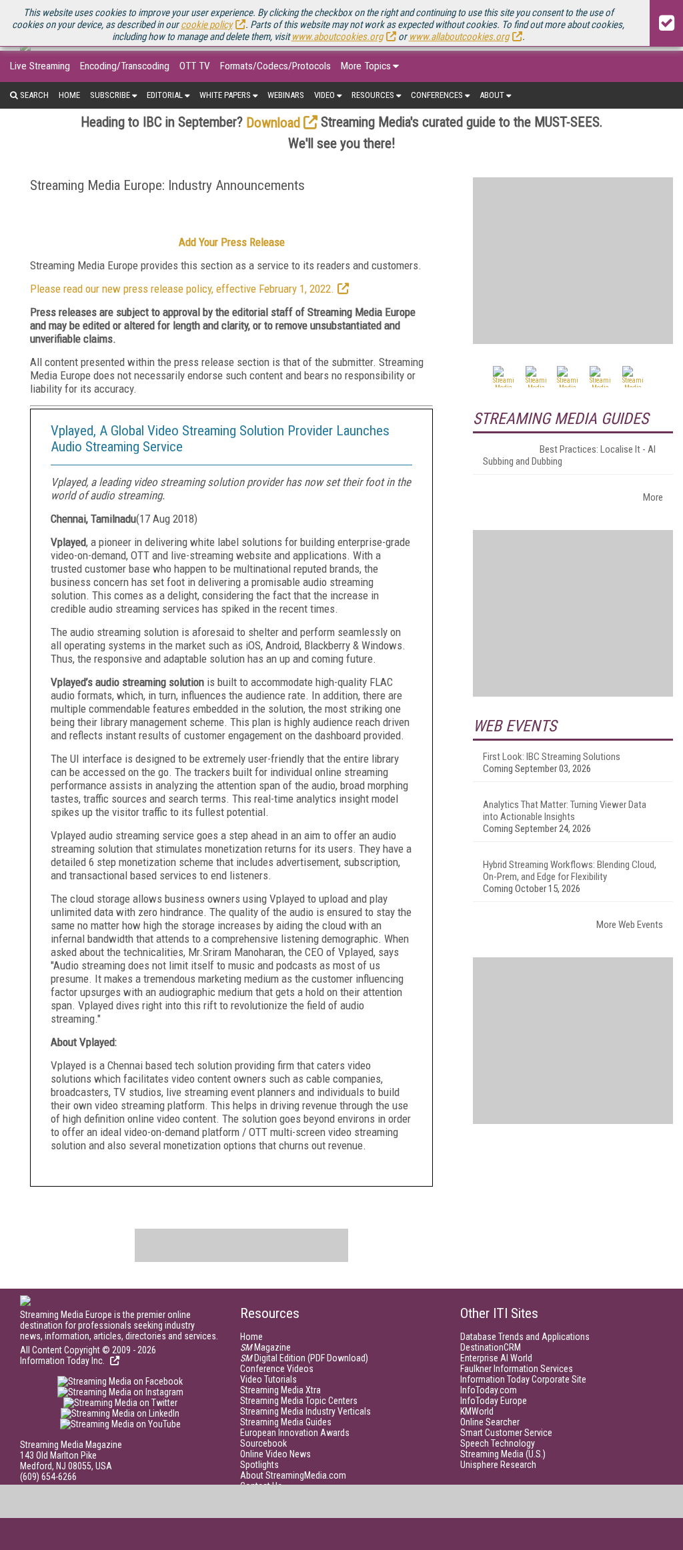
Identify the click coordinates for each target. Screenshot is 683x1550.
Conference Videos (276, 1368)
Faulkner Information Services (516, 1368)
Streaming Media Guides (285, 1422)
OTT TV (194, 66)
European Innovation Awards (295, 1432)
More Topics (366, 66)
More (653, 497)
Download (273, 123)
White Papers (225, 95)
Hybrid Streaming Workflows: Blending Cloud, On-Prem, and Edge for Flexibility (569, 871)
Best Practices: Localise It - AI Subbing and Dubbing (569, 455)
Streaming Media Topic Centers (299, 1400)
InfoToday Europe (493, 1400)
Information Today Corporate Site (523, 1379)
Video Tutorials (268, 1379)
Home (69, 95)
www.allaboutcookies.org (459, 37)
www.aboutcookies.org (337, 37)
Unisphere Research (498, 1464)
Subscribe (110, 95)
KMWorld (477, 1411)
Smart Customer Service (506, 1432)
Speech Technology (497, 1443)
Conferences (437, 95)
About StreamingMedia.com (293, 1475)
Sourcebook (263, 1443)
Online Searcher (490, 1422)
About (492, 95)
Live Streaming (40, 66)
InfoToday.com (488, 1390)
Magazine (265, 1347)
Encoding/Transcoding (124, 66)
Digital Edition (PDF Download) (304, 1358)
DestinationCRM (490, 1347)
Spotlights (259, 1464)
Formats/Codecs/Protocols (275, 66)
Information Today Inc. (63, 1360)
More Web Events (629, 925)
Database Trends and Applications (525, 1336)
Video (324, 95)
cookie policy (206, 25)
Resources (373, 95)
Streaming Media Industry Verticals (305, 1411)
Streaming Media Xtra (280, 1390)
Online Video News (275, 1454)
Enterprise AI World (496, 1358)
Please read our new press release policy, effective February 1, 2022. (182, 288)
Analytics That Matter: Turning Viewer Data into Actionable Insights (564, 811)
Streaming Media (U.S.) (503, 1454)
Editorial (165, 95)
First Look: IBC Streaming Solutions (551, 757)
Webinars (285, 95)
